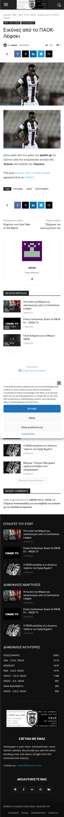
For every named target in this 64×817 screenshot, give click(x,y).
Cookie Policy (28, 433)
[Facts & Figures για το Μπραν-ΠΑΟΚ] (12, 340)
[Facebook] (17, 53)
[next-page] (11, 352)
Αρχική (6, 14)
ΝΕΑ (14, 14)
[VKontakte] (48, 789)
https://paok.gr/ (32, 272)
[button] (59, 383)
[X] (25, 53)
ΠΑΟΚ (29, 189)
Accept (32, 408)
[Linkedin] (33, 53)
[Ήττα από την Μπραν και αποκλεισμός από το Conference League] (12, 306)
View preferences (32, 427)
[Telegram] (41, 53)
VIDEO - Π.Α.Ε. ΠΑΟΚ (10, 327)
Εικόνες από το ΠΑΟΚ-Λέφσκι (33, 173)
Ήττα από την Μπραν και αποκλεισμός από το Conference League (41, 305)
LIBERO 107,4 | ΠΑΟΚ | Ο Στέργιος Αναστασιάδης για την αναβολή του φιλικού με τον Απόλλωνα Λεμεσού (31, 503)
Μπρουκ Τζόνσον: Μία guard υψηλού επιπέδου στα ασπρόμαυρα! (39, 466)
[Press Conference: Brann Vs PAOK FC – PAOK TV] (12, 324)
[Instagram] (40, 789)
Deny (32, 418)
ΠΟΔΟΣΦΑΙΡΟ (28, 23)
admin (14, 45)
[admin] (5, 45)
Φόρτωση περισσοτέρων (30, 480)
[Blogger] (15, 789)
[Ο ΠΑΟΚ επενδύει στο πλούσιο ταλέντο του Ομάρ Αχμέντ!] (12, 450)
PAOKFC (30, 177)
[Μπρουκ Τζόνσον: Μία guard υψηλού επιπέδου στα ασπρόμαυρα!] (12, 467)
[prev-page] (5, 352)
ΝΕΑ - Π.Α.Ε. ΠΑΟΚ (27, 14)
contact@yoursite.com (29, 765)
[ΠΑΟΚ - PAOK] (32, 718)
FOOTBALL (18, 189)
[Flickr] (32, 789)
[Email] (49, 53)
